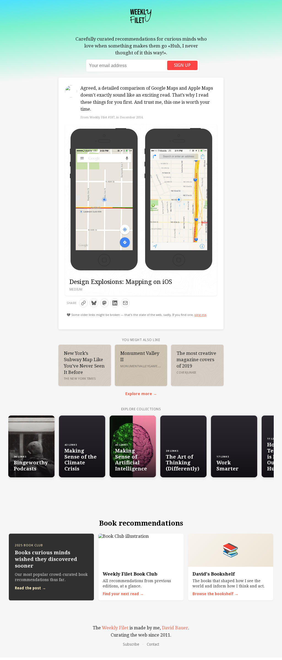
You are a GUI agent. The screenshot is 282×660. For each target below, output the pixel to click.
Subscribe (131, 644)
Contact (153, 644)
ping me (200, 315)
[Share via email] (125, 303)
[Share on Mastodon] (104, 303)
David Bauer (175, 627)
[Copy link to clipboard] (83, 303)
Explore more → (141, 394)
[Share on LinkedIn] (114, 303)
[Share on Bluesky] (94, 303)
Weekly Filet (115, 627)
